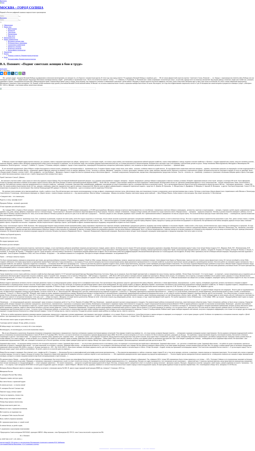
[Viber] (23, 73)
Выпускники (12, 29)
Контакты (3, 1)
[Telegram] (16, 73)
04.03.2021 (3, 69)
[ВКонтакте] (1, 73)
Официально (8, 25)
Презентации (12, 34)
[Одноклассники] (5, 73)
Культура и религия (14, 48)
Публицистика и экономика (17, 43)
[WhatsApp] (20, 73)
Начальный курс (9, 37)
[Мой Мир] (9, 73)
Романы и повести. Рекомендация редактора (23, 55)
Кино (6, 57)
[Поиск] (19, 16)
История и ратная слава (16, 41)
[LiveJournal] (12, 73)
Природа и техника (14, 46)
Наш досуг (11, 36)
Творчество (8, 52)
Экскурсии (11, 32)
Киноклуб (11, 30)
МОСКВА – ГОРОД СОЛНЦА (21, 7)
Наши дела (7, 27)
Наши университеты (11, 39)
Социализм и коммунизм (16, 45)
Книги (6, 54)
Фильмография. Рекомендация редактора (22, 59)
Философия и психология (16, 50)
